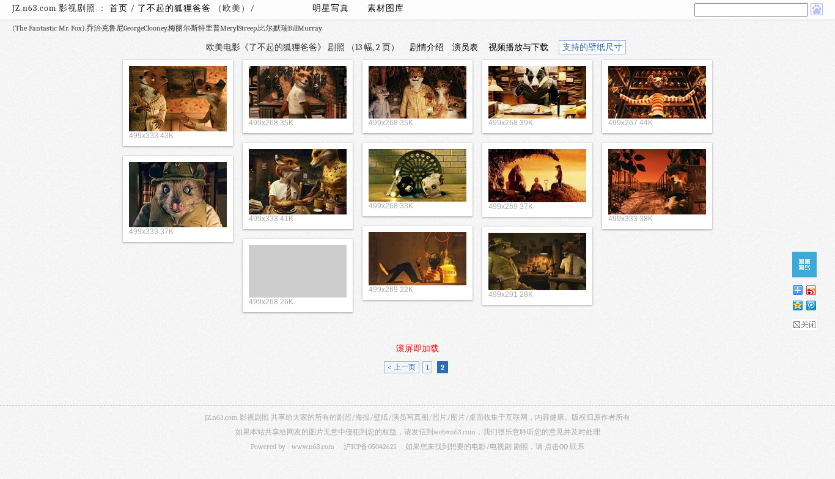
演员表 (465, 47)
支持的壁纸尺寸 (592, 47)
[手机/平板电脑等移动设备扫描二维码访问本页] (804, 264)
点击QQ (556, 446)
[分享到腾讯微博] (810, 305)
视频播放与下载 (518, 47)
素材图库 (385, 8)
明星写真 (330, 8)
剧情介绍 (427, 47)
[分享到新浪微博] (810, 290)
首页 (118, 8)
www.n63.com (313, 446)
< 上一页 (402, 367)
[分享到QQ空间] (797, 305)
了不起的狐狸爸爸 (175, 8)
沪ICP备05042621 (370, 446)
